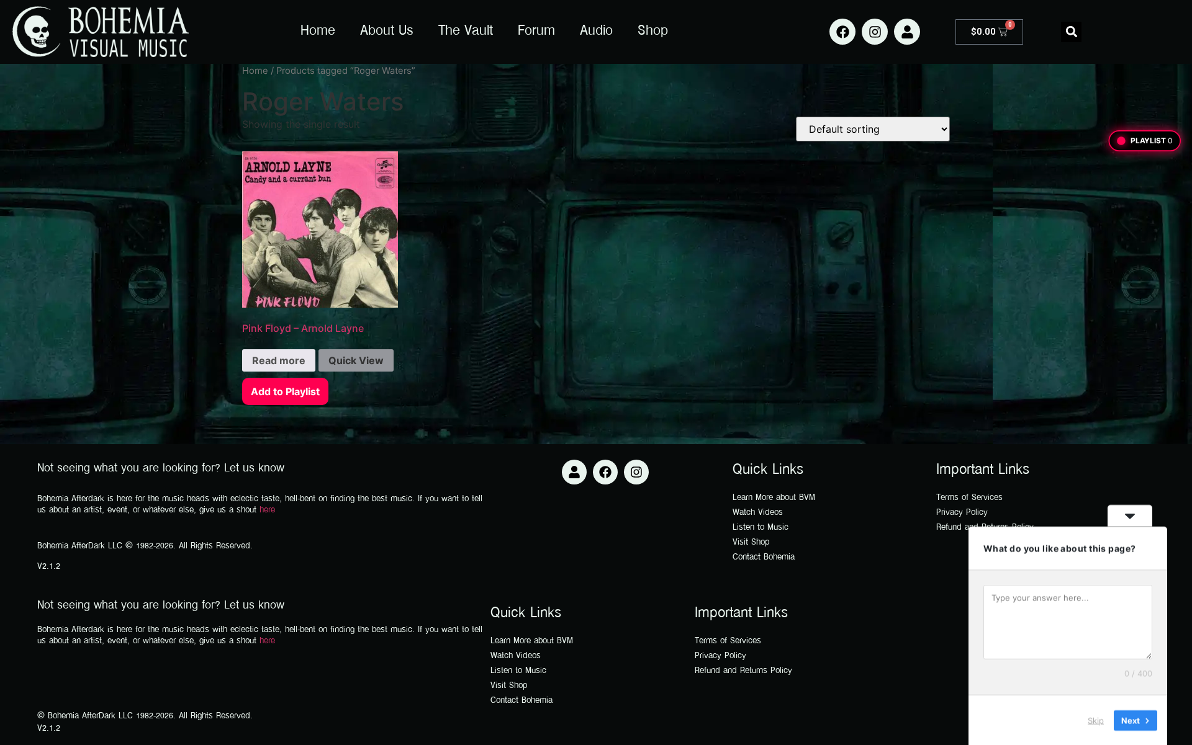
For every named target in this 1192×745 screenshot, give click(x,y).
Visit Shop (751, 542)
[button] (1071, 32)
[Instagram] (875, 32)
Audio (596, 31)
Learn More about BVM (774, 498)
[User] (907, 32)
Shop (653, 31)
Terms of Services (969, 498)
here (267, 510)
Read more (278, 360)
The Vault (465, 31)
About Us (386, 31)
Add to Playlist (285, 391)
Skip (1096, 720)
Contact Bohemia (764, 557)
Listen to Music (760, 527)
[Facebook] (842, 32)
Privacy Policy (962, 513)
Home (317, 31)
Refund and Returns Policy (743, 671)
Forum (536, 31)
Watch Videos (758, 513)
